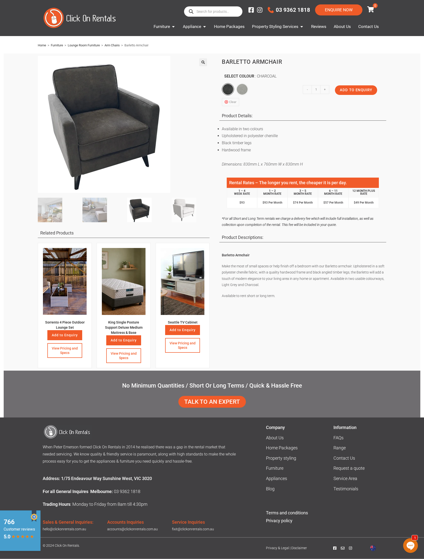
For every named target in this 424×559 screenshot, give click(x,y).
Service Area (345, 478)
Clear (232, 102)
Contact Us (344, 458)
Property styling (281, 458)
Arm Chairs (112, 45)
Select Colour (250, 76)
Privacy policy (279, 520)
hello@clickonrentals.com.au (64, 529)
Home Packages (282, 447)
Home (42, 45)
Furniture (57, 45)
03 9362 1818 (293, 10)
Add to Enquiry (65, 335)
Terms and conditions (287, 512)
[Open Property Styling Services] (302, 27)
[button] (203, 62)
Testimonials (345, 488)
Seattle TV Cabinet (183, 322)
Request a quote (349, 468)
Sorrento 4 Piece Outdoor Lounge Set (65, 324)
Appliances (276, 478)
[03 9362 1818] (271, 10)
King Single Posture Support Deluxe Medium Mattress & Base (124, 327)
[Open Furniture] (173, 27)
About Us (275, 437)
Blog (270, 488)
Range (339, 447)
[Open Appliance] (204, 27)
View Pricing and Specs (65, 350)
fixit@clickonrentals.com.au (193, 529)
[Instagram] (260, 10)
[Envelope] (342, 548)
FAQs (338, 437)
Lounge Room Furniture (84, 45)
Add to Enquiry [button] (124, 340)
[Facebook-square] (251, 10)
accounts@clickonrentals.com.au (132, 529)
